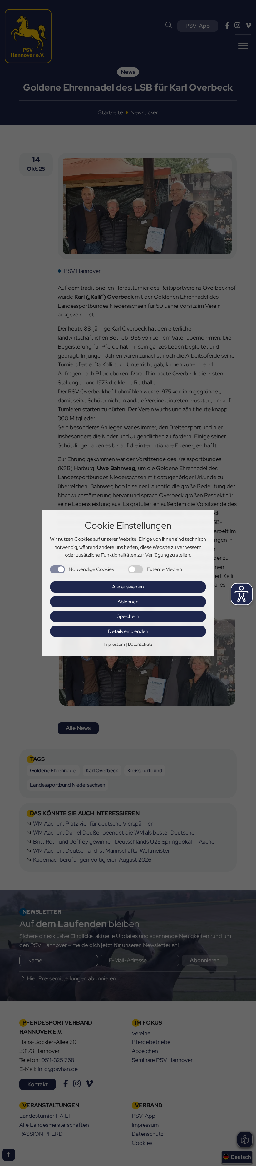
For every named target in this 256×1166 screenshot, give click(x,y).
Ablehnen (128, 601)
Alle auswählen (128, 586)
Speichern (128, 616)
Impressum (114, 644)
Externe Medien (164, 569)
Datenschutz (140, 644)
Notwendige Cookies (91, 569)
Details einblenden (128, 631)
